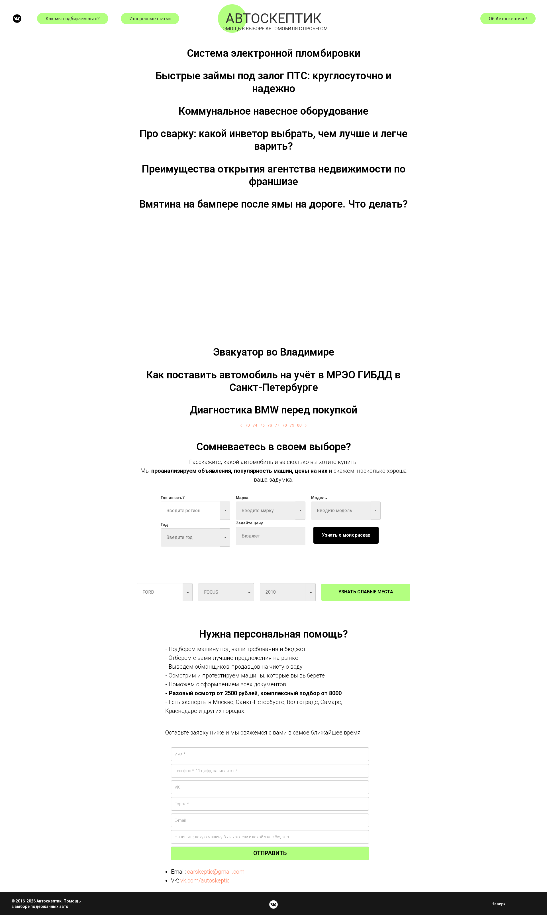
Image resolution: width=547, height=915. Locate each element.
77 (277, 425)
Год (164, 524)
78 (284, 425)
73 (247, 425)
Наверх (498, 904)
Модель (319, 497)
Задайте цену (249, 523)
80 (299, 425)
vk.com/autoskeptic (205, 880)
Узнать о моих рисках (346, 535)
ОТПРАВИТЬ (270, 853)
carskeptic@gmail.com (215, 871)
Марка (242, 497)
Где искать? (173, 497)
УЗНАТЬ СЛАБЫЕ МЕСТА (365, 592)
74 (255, 425)
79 (292, 425)
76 (270, 425)
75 (262, 425)
